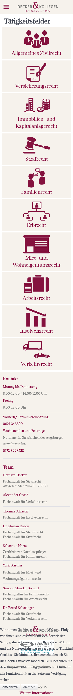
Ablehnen (29, 687)
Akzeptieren (10, 687)
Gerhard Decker (15, 475)
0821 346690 (13, 424)
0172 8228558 (13, 450)
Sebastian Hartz (15, 546)
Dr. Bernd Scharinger (18, 608)
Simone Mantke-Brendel (21, 588)
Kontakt (10, 378)
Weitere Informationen (36, 693)
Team (8, 467)
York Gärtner (12, 565)
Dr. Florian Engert (16, 526)
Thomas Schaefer (16, 511)
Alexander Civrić (15, 495)
